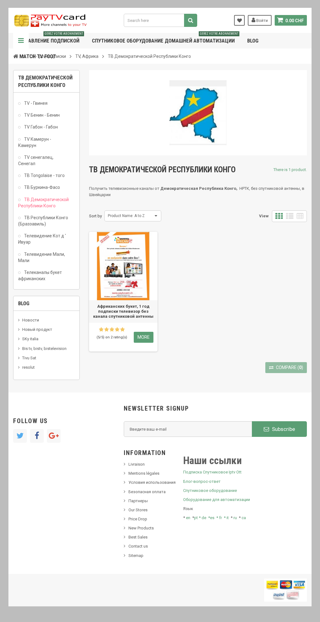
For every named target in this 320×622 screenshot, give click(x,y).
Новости (30, 320)
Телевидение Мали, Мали (41, 257)
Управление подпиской (51, 38)
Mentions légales (143, 473)
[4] (117, 329)
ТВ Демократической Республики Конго (43, 202)
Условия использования (152, 482)
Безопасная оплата (147, 491)
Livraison (136, 464)
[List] (289, 216)
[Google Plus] (54, 436)
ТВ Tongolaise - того (44, 175)
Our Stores (138, 510)
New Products (141, 528)
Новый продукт (37, 329)
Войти (261, 20)
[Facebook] (37, 436)
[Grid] (279, 216)
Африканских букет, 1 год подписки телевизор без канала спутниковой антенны (123, 311)
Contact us (138, 546)
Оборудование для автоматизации (216, 499)
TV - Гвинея (35, 103)
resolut (28, 367)
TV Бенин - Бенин (41, 115)
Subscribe (283, 429)
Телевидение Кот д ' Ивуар (42, 239)
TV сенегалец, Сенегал (35, 160)
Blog (252, 41)
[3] (112, 329)
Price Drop (137, 519)
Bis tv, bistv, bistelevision (44, 348)
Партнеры (138, 500)
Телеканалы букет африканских (40, 275)
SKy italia (30, 338)
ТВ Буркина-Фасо (41, 187)
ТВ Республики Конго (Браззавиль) (43, 220)
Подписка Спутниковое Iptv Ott (212, 472)
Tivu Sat (29, 358)
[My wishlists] (239, 20)
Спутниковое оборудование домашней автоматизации (165, 38)
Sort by (95, 216)
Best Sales (138, 537)
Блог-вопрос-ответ (202, 481)
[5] (122, 329)
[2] (106, 329)
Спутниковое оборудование (210, 490)
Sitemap (135, 555)
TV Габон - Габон (40, 126)
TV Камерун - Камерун (34, 142)
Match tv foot (37, 56)
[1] (101, 329)
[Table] (300, 216)
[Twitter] (20, 436)
